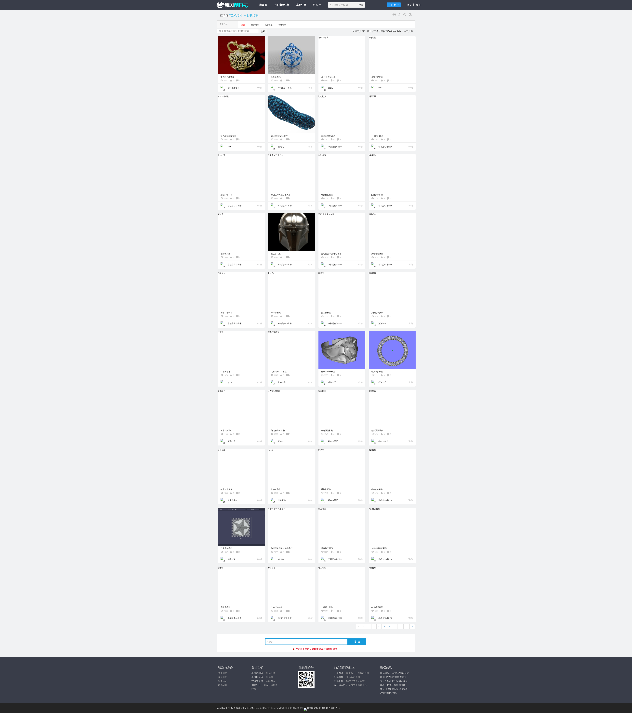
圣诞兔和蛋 (225, 254)
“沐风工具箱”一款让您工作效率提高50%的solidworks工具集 (382, 31)
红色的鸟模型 (377, 607)
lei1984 (280, 559)
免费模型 (269, 25)
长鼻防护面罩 (377, 136)
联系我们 (222, 677)
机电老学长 (333, 441)
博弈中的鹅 (276, 312)
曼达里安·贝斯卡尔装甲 (331, 254)
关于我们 (222, 673)
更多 (315, 4)
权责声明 (222, 681)
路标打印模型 (377, 489)
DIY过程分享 (281, 4)
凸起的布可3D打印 (279, 430)
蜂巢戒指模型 (377, 371)
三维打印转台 (226, 312)
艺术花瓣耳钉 (226, 430)
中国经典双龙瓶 (227, 77)
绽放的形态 (225, 371)
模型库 (263, 4)
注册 (418, 5)
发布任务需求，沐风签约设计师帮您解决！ (317, 648)
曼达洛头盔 (276, 254)
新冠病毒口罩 (226, 195)
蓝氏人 (331, 88)
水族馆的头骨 (277, 607)
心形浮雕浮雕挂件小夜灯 (281, 548)
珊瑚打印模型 (327, 548)
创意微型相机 (327, 430)
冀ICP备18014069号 (292, 708)
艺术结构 (236, 15)
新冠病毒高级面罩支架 (280, 195)
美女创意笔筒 (377, 77)
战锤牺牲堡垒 (377, 254)
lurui (380, 88)
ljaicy (229, 382)
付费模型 (282, 25)
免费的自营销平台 (357, 685)
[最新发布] (405, 14)
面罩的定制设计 (328, 136)
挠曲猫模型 (326, 312)
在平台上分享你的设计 (357, 673)
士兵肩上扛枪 (327, 607)
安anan (280, 441)
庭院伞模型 (225, 607)
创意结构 (253, 15)
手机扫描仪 (326, 489)
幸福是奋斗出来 (284, 88)
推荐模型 (255, 25)
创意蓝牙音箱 (226, 489)
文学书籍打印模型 (379, 548)
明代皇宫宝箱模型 (228, 136)
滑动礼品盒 (276, 489)
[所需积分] (410, 14)
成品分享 (301, 4)
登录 (409, 5)
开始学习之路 (353, 677)
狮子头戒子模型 (328, 371)
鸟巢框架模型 (327, 195)
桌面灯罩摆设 (377, 312)
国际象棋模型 (377, 195)
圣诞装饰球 (276, 77)
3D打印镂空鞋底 (328, 77)
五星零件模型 (226, 548)
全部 (243, 25)
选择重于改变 (233, 88)
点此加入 (270, 681)
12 (407, 626)
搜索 (361, 4)
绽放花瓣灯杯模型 (279, 371)
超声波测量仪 (377, 430)
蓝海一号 (281, 382)
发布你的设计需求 (355, 681)
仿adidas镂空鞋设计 (279, 136)
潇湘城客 (382, 323)
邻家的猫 (231, 559)
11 (400, 626)
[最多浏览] (399, 14)
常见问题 (222, 685)
